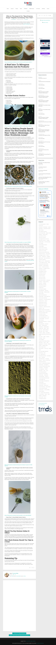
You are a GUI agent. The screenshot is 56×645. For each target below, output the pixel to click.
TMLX (44, 370)
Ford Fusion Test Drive (42, 278)
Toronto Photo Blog (42, 386)
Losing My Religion (41, 318)
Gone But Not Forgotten (42, 286)
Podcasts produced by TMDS (42, 403)
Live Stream (38, 8)
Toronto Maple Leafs (42, 379)
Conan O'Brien (48, 253)
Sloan (44, 352)
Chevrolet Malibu (41, 246)
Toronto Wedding (46, 389)
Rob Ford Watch (41, 348)
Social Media (48, 355)
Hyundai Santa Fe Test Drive (43, 303)
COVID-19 (47, 255)
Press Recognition (41, 339)
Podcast (17, 8)
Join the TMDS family (41, 404)
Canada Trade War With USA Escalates (44, 81)
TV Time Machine (41, 394)
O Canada (40, 332)
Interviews (40, 308)
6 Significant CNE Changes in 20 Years (44, 135)
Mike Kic (40, 325)
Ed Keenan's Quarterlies (42, 259)
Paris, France (41, 336)
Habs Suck (46, 290)
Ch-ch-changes (41, 243)
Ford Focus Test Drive (42, 277)
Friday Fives (40, 283)
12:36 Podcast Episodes (42, 224)
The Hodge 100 (46, 364)
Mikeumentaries (44, 325)
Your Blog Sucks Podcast (42, 398)
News (44, 331)
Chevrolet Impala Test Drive (43, 244)
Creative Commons (33, 641)
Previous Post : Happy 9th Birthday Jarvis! (20, 633)
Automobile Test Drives (47, 228)
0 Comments (26, 19)
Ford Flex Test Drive (42, 275)
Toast (47, 370)
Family (49, 262)
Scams (40, 349)
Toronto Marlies (41, 382)
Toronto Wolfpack (41, 391)
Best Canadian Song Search (43, 231)
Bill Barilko (40, 234)
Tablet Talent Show (41, 358)
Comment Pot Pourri (42, 253)
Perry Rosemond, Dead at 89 (42, 170)
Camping (48, 240)
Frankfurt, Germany (45, 281)
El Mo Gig (43, 8)
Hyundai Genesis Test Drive (43, 302)
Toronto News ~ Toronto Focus (43, 385)
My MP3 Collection (45, 329)
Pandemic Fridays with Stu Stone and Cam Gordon (45, 335)
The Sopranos (46, 367)
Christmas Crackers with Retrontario (44, 252)
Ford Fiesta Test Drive (42, 274)
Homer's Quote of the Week (43, 297)
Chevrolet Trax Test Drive (42, 250)
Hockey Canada (41, 296)
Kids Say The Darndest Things (43, 312)
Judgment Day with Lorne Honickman (44, 309)
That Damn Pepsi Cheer (42, 361)
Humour (46, 300)
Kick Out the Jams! (48, 311)
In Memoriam (41, 306)
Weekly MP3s (44, 395)
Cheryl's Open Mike (41, 88)
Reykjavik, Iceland (44, 345)
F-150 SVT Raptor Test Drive (43, 262)
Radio (47, 342)
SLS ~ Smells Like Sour (42, 354)
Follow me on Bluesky (43, 188)
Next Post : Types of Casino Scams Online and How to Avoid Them (19, 635)
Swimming (43, 357)
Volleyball (40, 395)
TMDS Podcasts (31, 8)
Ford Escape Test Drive (42, 269)
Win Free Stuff (41, 397)
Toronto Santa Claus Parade (43, 388)
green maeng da (26, 24)
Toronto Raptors (48, 386)
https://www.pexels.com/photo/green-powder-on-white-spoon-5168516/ (18, 126)
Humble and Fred (41, 300)
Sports (40, 357)
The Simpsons (41, 367)
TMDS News (40, 370)
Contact (48, 8)
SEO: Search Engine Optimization (43, 351)
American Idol (41, 225)
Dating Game (44, 256)
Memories (46, 323)
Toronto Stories (41, 389)
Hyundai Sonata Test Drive (42, 305)
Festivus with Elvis (45, 265)
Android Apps (41, 228)
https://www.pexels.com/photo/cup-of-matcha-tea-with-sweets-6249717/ (18, 62)
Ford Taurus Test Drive (42, 280)
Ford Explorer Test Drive (42, 272)
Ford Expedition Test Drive (42, 271)
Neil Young (40, 331)
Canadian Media (41, 241)
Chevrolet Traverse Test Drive (43, 249)
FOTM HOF (25, 8)
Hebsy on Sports (41, 293)
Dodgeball (48, 256)
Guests (21, 8)
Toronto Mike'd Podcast (42, 383)
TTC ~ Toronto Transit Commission (44, 392)
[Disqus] (19, 594)
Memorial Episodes (41, 323)
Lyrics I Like (46, 318)
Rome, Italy (46, 348)
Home (8, 8)
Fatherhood (40, 265)
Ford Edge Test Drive (46, 268)
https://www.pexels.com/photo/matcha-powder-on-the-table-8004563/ (18, 515)
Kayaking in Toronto (42, 311)
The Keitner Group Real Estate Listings (44, 366)
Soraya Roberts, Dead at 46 (42, 78)
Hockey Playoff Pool (47, 296)
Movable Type (41, 328)
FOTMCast (40, 281)
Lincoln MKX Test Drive (42, 314)
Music (48, 328)
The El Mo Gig (41, 364)
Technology (47, 358)
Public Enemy (41, 342)
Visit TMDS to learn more (40, 643)
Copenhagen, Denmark (42, 255)
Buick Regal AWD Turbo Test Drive (44, 238)
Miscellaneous (41, 326)
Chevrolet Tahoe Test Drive (43, 247)
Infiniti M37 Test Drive (47, 306)
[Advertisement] (45, 30)
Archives (12, 8)
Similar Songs (41, 352)
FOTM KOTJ (48, 280)
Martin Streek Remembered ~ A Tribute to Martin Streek (45, 322)
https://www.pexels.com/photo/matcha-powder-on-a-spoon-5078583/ (18, 242)
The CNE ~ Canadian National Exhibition (44, 363)
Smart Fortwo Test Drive (42, 355)
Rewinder (40, 345)
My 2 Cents (40, 329)
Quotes (45, 342)
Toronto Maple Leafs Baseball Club (44, 380)
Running (50, 348)
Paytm (44, 336)
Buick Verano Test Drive (42, 240)
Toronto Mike (14, 19)
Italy (43, 308)
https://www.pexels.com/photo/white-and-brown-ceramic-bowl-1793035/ (18, 186)
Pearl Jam (47, 336)
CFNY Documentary (47, 241)
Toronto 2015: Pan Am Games (43, 373)
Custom (40, 256)
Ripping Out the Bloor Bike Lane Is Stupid (44, 121)
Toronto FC (46, 376)
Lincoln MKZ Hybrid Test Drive (43, 315)
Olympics (44, 332)
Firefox (40, 266)
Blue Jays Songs (45, 234)
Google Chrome (41, 287)
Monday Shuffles (46, 326)
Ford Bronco (40, 268)
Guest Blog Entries (41, 290)
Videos (49, 394)
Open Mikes (48, 332)
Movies (45, 328)
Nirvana (47, 331)
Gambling (44, 283)
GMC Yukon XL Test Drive (42, 284)
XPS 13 (45, 397)
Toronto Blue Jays (41, 376)
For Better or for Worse (45, 266)
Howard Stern (41, 299)
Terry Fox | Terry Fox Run (46, 360)
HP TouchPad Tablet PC (47, 299)
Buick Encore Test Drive (42, 237)
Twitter (46, 394)
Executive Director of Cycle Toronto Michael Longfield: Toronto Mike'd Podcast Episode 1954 (43, 130)
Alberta (48, 224)
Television (40, 360)
